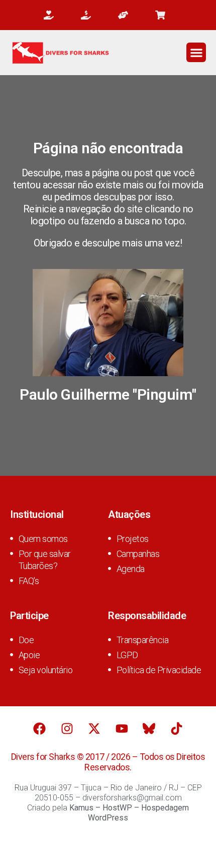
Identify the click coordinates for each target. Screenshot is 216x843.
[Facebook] (39, 728)
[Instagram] (66, 728)
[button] (196, 52)
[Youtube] (121, 728)
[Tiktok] (176, 728)
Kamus (81, 807)
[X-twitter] (94, 728)
